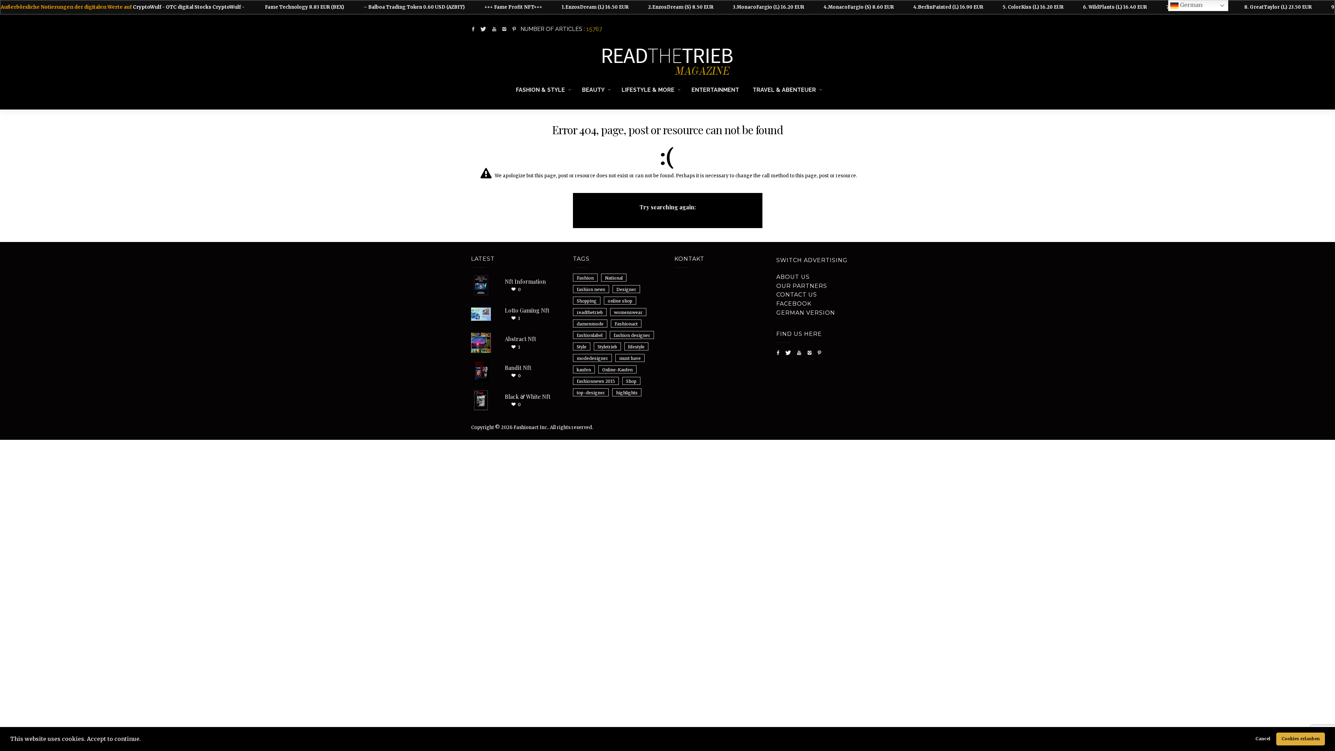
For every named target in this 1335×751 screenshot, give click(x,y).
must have (630, 358)
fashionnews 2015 (596, 381)
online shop (620, 301)
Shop (631, 381)
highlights (627, 392)
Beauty (593, 90)
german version (805, 312)
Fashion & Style (540, 90)
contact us (796, 294)
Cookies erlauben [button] (1300, 738)
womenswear (628, 312)
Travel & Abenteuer (784, 90)
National (614, 278)
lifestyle (636, 346)
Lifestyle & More (648, 90)
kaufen (584, 369)
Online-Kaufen (617, 369)
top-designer (591, 392)
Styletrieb (607, 346)
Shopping (587, 301)
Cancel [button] (1262, 738)
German (1191, 4)
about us (793, 277)
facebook (793, 303)
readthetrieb (590, 312)
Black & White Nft (527, 396)
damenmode (590, 323)
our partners (801, 286)
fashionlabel (589, 335)
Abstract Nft (520, 338)
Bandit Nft (518, 367)
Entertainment (715, 90)
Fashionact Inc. (530, 427)
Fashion (585, 278)
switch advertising (812, 260)
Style (581, 346)
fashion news (591, 289)
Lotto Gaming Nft (527, 310)
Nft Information (525, 281)
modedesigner (592, 358)
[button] (143, 740)
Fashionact (626, 323)
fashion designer (632, 335)
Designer (626, 289)
